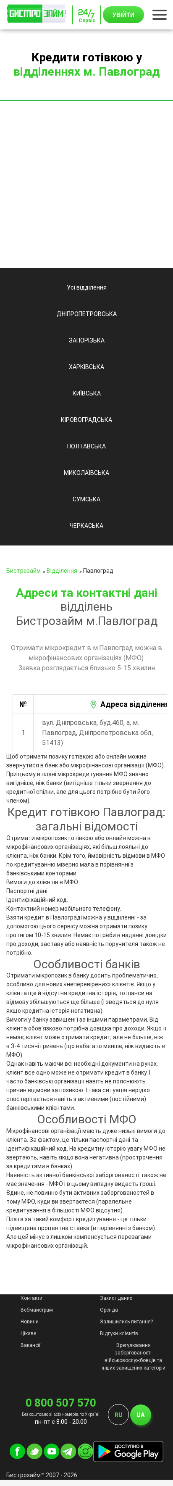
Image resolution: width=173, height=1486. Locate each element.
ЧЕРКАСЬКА (86, 525)
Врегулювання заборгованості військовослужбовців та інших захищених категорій (133, 1356)
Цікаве (28, 1333)
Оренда (109, 1310)
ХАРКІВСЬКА (86, 367)
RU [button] (119, 1415)
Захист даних (116, 1298)
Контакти (31, 1298)
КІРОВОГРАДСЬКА (86, 419)
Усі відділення (87, 287)
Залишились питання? (126, 1322)
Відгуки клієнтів (119, 1333)
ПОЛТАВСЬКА (86, 446)
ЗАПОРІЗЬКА (87, 340)
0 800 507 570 (61, 1402)
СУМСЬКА (86, 499)
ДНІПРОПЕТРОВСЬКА (87, 314)
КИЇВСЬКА (87, 393)
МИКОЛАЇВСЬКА (86, 472)
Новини (30, 1322)
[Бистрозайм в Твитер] (34, 1457)
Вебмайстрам (37, 1310)
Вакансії (30, 1345)
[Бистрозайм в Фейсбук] (17, 1457)
